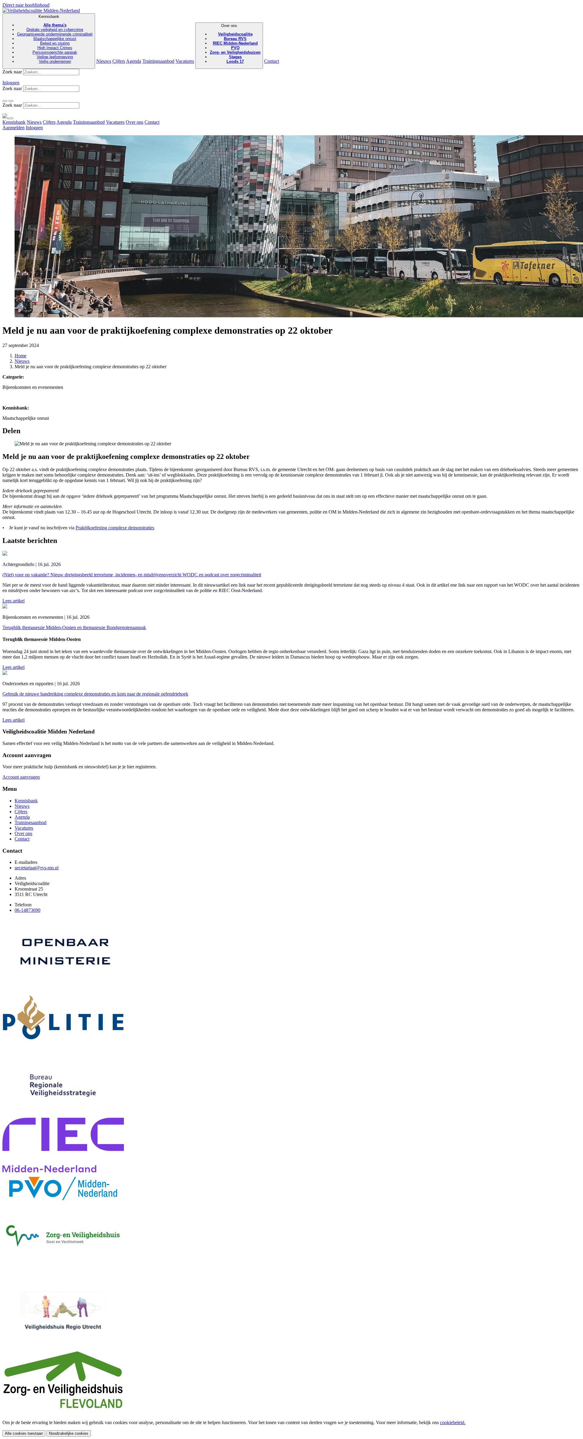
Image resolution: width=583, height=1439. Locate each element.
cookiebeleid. (452, 1422)
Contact (271, 61)
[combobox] (51, 72)
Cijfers (118, 61)
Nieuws (103, 61)
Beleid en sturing (55, 43)
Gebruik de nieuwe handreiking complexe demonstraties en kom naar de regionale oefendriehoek (95, 693)
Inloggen (10, 82)
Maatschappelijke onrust (54, 38)
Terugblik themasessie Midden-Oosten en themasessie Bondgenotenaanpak (74, 627)
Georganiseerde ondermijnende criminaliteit (55, 34)
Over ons (235, 43)
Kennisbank (55, 39)
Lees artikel (13, 600)
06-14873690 (27, 910)
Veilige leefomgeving (55, 57)
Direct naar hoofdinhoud (25, 5)
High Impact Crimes (54, 47)
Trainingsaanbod (158, 61)
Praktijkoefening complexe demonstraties (115, 527)
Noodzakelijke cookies (68, 1433)
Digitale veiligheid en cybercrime (54, 29)
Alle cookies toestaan (24, 1433)
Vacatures (185, 61)
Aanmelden (13, 127)
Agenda (133, 61)
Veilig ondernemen (55, 61)
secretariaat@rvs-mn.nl (37, 867)
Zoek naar (12, 71)
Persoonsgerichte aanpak (54, 52)
